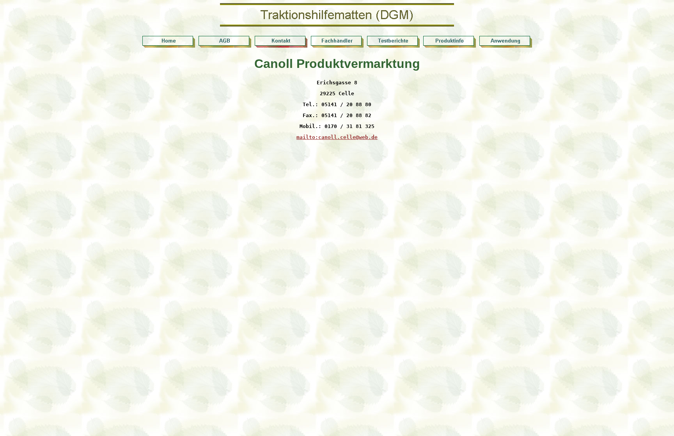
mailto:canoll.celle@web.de (337, 137)
